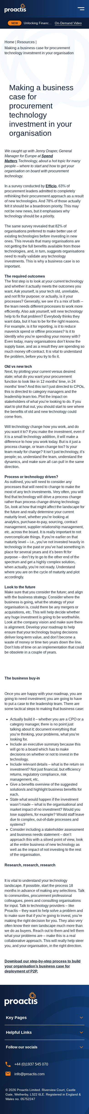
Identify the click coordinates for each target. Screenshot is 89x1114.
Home (9, 42)
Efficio (51, 186)
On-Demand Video (68, 23)
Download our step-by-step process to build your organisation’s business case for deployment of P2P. (43, 966)
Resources (26, 42)
